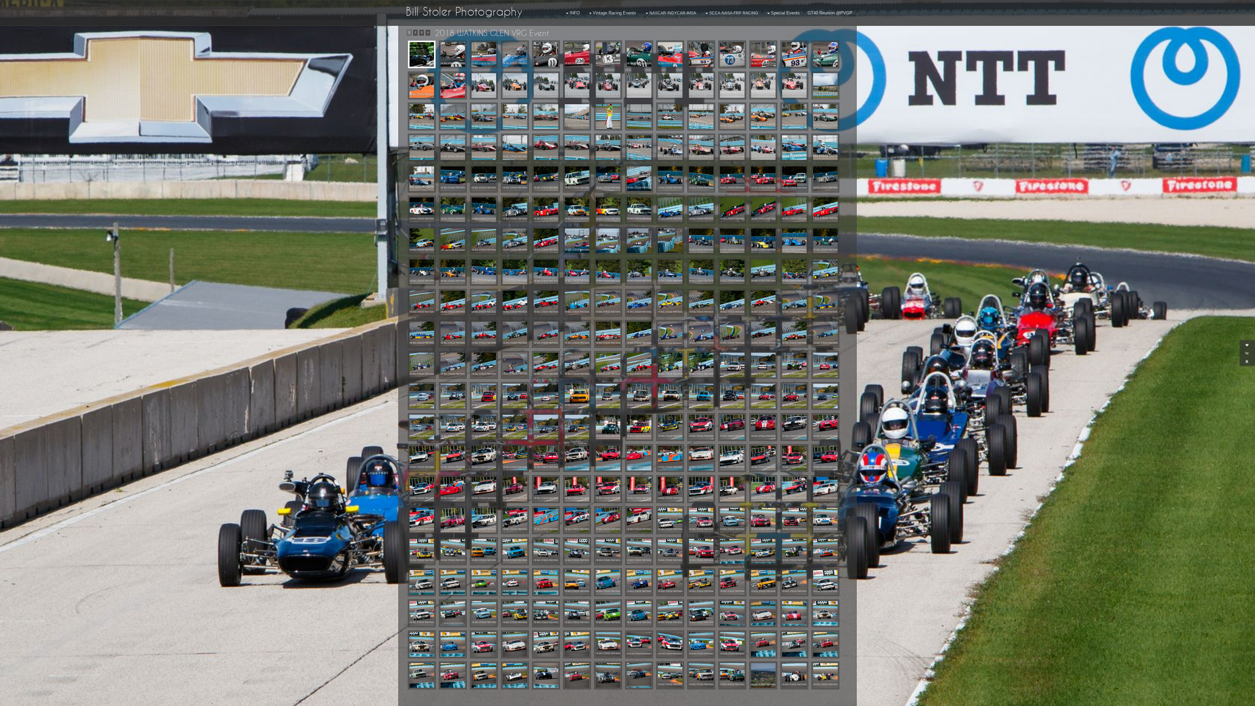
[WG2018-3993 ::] (701, 209)
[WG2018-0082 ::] (825, 54)
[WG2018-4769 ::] (763, 458)
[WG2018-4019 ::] (422, 240)
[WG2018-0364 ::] (639, 147)
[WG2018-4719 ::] (763, 427)
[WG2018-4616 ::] (825, 396)
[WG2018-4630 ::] (422, 427)
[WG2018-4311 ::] (639, 334)
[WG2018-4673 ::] (546, 427)
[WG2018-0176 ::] (732, 85)
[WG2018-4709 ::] (670, 427)
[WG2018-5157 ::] (639, 582)
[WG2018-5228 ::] (825, 582)
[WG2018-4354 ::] (546, 365)
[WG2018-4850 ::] (825, 489)
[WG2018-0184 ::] (763, 85)
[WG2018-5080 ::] (670, 551)
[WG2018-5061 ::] (453, 551)
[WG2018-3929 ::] (484, 209)
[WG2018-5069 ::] (546, 551)
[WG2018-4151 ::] (484, 272)
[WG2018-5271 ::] (546, 613)
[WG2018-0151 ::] (608, 85)
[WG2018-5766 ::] (732, 675)
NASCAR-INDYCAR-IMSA (672, 13)
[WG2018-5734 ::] (546, 675)
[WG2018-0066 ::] (670, 54)
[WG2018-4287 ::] (515, 334)
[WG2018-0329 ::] (422, 147)
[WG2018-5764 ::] (670, 675)
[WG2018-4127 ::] (670, 240)
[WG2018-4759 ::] (577, 458)
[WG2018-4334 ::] (825, 334)
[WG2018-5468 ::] (422, 644)
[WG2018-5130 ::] (422, 582)
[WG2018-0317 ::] (763, 116)
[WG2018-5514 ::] (577, 644)
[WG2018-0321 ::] (794, 116)
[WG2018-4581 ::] (732, 396)
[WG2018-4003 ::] (763, 209)
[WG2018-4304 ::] (608, 334)
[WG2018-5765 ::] (701, 675)
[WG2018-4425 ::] (794, 365)
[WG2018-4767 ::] (732, 458)
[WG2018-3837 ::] (484, 178)
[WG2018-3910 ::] (825, 178)
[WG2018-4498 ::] (484, 396)
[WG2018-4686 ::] (608, 427)
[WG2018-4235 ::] (515, 303)
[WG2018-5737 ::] (577, 675)
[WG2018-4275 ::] (825, 303)
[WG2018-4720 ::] (794, 427)
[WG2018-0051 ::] (484, 54)
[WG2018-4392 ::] (701, 365)
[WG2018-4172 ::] (577, 272)
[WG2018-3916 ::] (453, 209)
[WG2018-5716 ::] (825, 644)
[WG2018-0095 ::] (453, 85)
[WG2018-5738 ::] (608, 675)
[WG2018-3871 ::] (701, 178)
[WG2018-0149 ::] (577, 85)
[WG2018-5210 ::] (732, 582)
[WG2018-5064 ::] (484, 551)
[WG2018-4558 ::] (608, 396)
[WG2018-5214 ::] (763, 582)
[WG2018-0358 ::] (608, 147)
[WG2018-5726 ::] (515, 675)
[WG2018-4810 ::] (577, 489)
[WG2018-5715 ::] (794, 644)
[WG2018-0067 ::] (701, 54)
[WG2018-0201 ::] (453, 116)
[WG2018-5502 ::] (546, 644)
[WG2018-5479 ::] (453, 644)
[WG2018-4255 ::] (577, 303)
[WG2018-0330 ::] (453, 147)
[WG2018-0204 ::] (484, 116)
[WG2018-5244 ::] (453, 613)
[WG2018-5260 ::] (515, 613)
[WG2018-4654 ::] (484, 427)
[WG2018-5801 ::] (763, 675)
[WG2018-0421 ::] (794, 147)
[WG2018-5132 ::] (484, 582)
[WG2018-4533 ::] (546, 396)
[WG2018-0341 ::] (546, 147)
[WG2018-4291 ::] (546, 334)
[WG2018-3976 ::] (639, 209)
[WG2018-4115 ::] (608, 240)
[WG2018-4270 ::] (763, 303)
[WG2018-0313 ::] (732, 116)
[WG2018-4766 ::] (701, 458)
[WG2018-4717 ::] (732, 427)
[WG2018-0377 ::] (701, 147)
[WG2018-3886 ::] (763, 178)
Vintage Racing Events (614, 12)
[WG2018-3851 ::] (639, 178)
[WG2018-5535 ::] (608, 644)
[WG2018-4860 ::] (546, 520)
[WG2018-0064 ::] (608, 54)
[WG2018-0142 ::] (546, 85)
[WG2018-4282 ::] (453, 334)
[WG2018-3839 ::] (515, 178)
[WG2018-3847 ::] (608, 178)
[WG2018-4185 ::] (639, 272)
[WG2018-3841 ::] (546, 178)
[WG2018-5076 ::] (639, 551)
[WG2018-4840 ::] (732, 489)
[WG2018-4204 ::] (794, 272)
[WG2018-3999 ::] (732, 209)
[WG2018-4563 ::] (639, 396)
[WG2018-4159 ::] (515, 272)
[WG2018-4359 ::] (577, 365)
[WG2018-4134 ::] (732, 240)
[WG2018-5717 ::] (422, 675)
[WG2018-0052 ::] (515, 54)
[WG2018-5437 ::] (732, 613)
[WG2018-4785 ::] (453, 489)
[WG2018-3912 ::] (422, 209)
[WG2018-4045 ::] (515, 240)
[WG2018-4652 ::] (453, 427)
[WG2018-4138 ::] (825, 240)
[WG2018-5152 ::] (608, 582)
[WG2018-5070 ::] (577, 551)
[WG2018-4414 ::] (732, 365)
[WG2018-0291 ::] (639, 116)
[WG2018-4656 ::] (515, 427)
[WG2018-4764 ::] (639, 458)
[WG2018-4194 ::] (701, 272)
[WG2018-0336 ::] (515, 147)
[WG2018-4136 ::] (794, 240)
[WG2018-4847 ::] (763, 489)
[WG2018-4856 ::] (484, 520)
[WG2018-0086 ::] (422, 85)
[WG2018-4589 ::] (794, 396)
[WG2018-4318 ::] (732, 334)
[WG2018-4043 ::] (484, 240)
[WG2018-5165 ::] (670, 582)
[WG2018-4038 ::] (453, 240)
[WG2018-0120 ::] (484, 85)
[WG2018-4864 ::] (639, 520)
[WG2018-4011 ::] (825, 209)
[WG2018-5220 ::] (794, 582)
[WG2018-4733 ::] (484, 458)
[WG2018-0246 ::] (577, 116)
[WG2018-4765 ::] (670, 458)
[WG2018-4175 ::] (608, 272)
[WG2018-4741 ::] (515, 458)
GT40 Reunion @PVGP (830, 12)
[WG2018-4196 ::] (732, 272)
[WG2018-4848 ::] (794, 489)
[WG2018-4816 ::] (608, 489)
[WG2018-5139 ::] (546, 582)
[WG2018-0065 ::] (639, 54)
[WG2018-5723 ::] (484, 675)
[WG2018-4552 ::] (577, 396)
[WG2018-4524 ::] (515, 396)
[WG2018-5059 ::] (422, 551)
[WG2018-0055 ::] (546, 54)
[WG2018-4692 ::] (639, 427)
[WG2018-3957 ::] (577, 209)
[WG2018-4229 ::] (422, 303)
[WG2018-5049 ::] (763, 520)
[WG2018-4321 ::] (763, 334)
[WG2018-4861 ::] (577, 520)
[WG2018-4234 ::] (484, 303)
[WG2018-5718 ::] (453, 675)
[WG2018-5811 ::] (825, 675)
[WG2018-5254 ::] (484, 613)
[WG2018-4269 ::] (732, 303)
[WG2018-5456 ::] (794, 613)
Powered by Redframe (1232, 700)
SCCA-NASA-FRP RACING (733, 13)
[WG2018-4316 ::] (701, 334)
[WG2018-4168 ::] (546, 272)
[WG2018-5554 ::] (670, 644)
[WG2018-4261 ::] (639, 303)
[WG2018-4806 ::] (546, 489)
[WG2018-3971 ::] (608, 209)
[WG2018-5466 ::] (825, 613)
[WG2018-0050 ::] (453, 54)
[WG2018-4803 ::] (515, 489)
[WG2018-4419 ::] (763, 365)
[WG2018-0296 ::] (670, 116)
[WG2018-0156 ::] (639, 85)
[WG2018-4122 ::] (639, 240)
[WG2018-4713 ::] (701, 427)
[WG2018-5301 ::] (670, 613)
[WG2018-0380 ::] (732, 147)
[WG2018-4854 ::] (453, 520)
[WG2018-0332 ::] (484, 147)
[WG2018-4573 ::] (701, 396)
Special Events (785, 12)
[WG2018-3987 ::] (670, 209)
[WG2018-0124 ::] (515, 85)
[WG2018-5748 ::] (639, 675)
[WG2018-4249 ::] (546, 303)
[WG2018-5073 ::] (608, 551)
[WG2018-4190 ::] (670, 272)
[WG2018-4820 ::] (670, 489)
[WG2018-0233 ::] (546, 116)
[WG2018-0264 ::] (608, 116)
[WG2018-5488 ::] (484, 644)
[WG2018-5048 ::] (732, 520)
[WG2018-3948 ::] (546, 209)
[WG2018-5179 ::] (701, 582)
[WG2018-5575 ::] (732, 644)
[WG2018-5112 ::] (763, 551)
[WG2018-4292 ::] (577, 334)
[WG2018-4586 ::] (763, 396)
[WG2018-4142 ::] (453, 272)
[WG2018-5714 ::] (763, 644)
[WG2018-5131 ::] (453, 582)
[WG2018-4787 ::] (484, 489)
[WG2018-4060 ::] (546, 240)
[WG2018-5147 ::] (577, 582)
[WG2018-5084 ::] (701, 551)
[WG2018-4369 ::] (608, 365)
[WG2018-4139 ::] (422, 272)
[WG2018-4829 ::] (701, 489)
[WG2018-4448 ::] (422, 396)
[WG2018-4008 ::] (794, 209)
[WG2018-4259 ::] (608, 303)
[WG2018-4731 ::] (422, 458)
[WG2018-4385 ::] (670, 365)
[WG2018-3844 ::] (577, 178)
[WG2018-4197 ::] (763, 272)
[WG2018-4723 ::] (825, 427)
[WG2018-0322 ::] (825, 116)
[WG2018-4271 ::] (794, 303)
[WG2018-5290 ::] (639, 613)
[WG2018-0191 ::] (825, 85)
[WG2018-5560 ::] (701, 644)
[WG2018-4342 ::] (453, 365)
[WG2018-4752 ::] (546, 458)
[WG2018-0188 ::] (794, 85)
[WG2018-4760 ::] (608, 458)
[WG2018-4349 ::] (515, 365)
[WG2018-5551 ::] (639, 644)
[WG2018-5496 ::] (515, 644)
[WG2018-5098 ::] (732, 551)
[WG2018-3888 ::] (794, 178)
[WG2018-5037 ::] (670, 520)
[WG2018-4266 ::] (701, 303)
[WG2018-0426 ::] (825, 147)
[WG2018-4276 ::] (422, 334)
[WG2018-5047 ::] (701, 520)
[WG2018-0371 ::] (670, 147)
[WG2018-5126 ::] (794, 551)
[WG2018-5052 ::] (794, 520)
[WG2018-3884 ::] (732, 178)
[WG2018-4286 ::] (484, 334)
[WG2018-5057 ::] (825, 520)
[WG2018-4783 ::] (422, 489)
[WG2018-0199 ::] (422, 116)
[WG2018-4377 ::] (639, 365)
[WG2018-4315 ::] (670, 334)
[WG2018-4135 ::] (763, 240)
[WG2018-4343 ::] (484, 365)
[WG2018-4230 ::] (453, 303)
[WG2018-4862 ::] (608, 520)
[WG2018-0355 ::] (577, 147)
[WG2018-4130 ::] (701, 240)
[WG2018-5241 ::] (422, 613)
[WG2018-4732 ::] (453, 458)
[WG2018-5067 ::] (515, 551)
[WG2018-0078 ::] (794, 54)
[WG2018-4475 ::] (453, 396)
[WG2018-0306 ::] (701, 116)
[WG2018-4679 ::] (577, 427)
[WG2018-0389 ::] (763, 147)
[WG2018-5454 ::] (763, 613)
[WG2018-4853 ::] (422, 520)
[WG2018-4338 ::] (422, 365)
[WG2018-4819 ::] (639, 489)
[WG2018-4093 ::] (577, 240)
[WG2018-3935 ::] (515, 209)
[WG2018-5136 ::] (515, 582)
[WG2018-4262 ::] (670, 303)
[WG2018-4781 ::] (825, 458)
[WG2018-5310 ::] (701, 613)
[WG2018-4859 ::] (515, 520)
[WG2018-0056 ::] (577, 54)
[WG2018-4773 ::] (794, 458)
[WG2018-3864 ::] (670, 178)
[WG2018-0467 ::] (422, 178)
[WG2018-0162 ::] (670, 85)
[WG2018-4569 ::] (670, 396)
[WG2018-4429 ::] (825, 365)
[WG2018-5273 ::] (577, 613)
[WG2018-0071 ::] (732, 54)
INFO (575, 12)
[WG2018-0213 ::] (515, 116)
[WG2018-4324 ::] (794, 334)
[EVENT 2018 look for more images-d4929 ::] (422, 54)
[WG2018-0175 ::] (701, 85)
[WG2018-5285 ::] (608, 613)
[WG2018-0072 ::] (763, 54)
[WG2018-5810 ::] (794, 675)
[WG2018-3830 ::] (453, 178)
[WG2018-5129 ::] (825, 551)
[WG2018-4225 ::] (825, 272)
